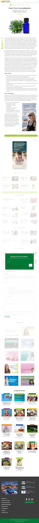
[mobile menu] (37, 1)
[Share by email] (3, 44)
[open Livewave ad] (19, 155)
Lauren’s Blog (5, 512)
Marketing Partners (6, 504)
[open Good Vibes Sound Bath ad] (10, 494)
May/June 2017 (15, 4)
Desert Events (6, 393)
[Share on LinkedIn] (3, 42)
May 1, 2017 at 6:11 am (7, 274)
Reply (10, 296)
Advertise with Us (6, 502)
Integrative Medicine (19, 393)
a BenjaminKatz (19, 521)
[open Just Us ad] (29, 117)
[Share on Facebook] (3, 38)
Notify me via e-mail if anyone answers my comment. (14, 314)
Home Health (19, 14)
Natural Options (24, 4)
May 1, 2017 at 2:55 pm (11, 288)
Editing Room (5, 506)
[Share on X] (3, 40)
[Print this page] (3, 46)
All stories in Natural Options (19, 192)
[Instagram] (32, 499)
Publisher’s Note (32, 393)
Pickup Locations (6, 500)
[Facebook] (26, 499)
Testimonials (5, 508)
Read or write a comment (21, 135)
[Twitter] (29, 499)
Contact (4, 510)
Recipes (7, 458)
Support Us (4, 498)
